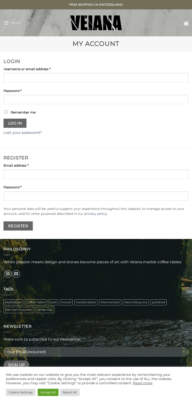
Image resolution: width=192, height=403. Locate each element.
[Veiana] (96, 22)
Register (18, 226)
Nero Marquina (136, 302)
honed (66, 302)
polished (158, 302)
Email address (23, 165)
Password (20, 90)
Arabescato (13, 302)
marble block (86, 302)
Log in (15, 123)
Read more (142, 383)
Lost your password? (23, 132)
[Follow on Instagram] (8, 274)
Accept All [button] (48, 392)
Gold (53, 302)
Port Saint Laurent (19, 309)
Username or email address (34, 69)
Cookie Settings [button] (21, 392)
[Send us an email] (16, 274)
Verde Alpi (45, 309)
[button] (12, 23)
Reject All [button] (70, 392)
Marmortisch (110, 302)
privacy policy (95, 214)
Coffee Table (35, 302)
